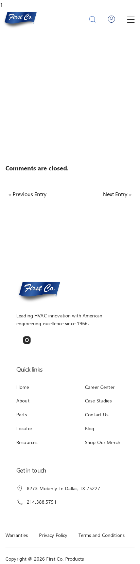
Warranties (16, 535)
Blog (89, 428)
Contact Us (96, 414)
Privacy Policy (53, 535)
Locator (24, 428)
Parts (21, 414)
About (23, 400)
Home (22, 387)
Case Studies (98, 400)
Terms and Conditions (101, 535)
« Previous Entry (27, 193)
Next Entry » (117, 193)
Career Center (100, 387)
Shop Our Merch (102, 442)
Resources (26, 442)
